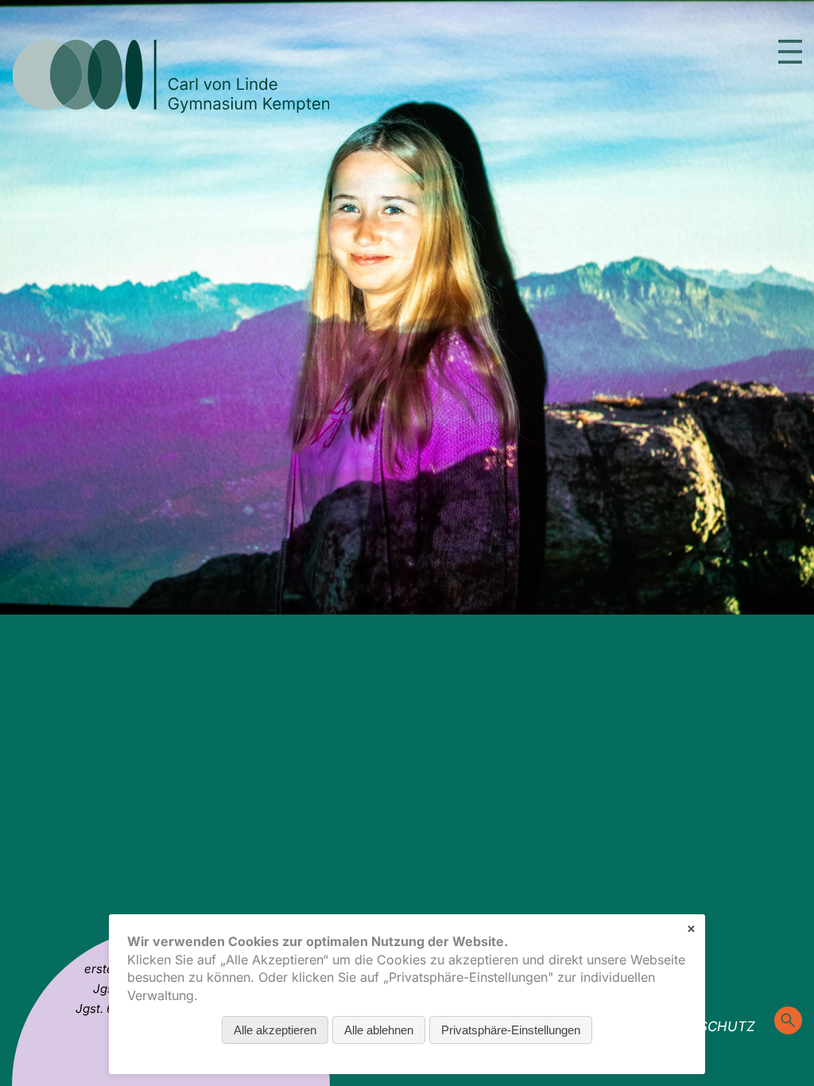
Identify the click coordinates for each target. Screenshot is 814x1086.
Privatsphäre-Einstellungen (510, 1030)
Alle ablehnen (378, 1030)
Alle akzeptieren (275, 1030)
